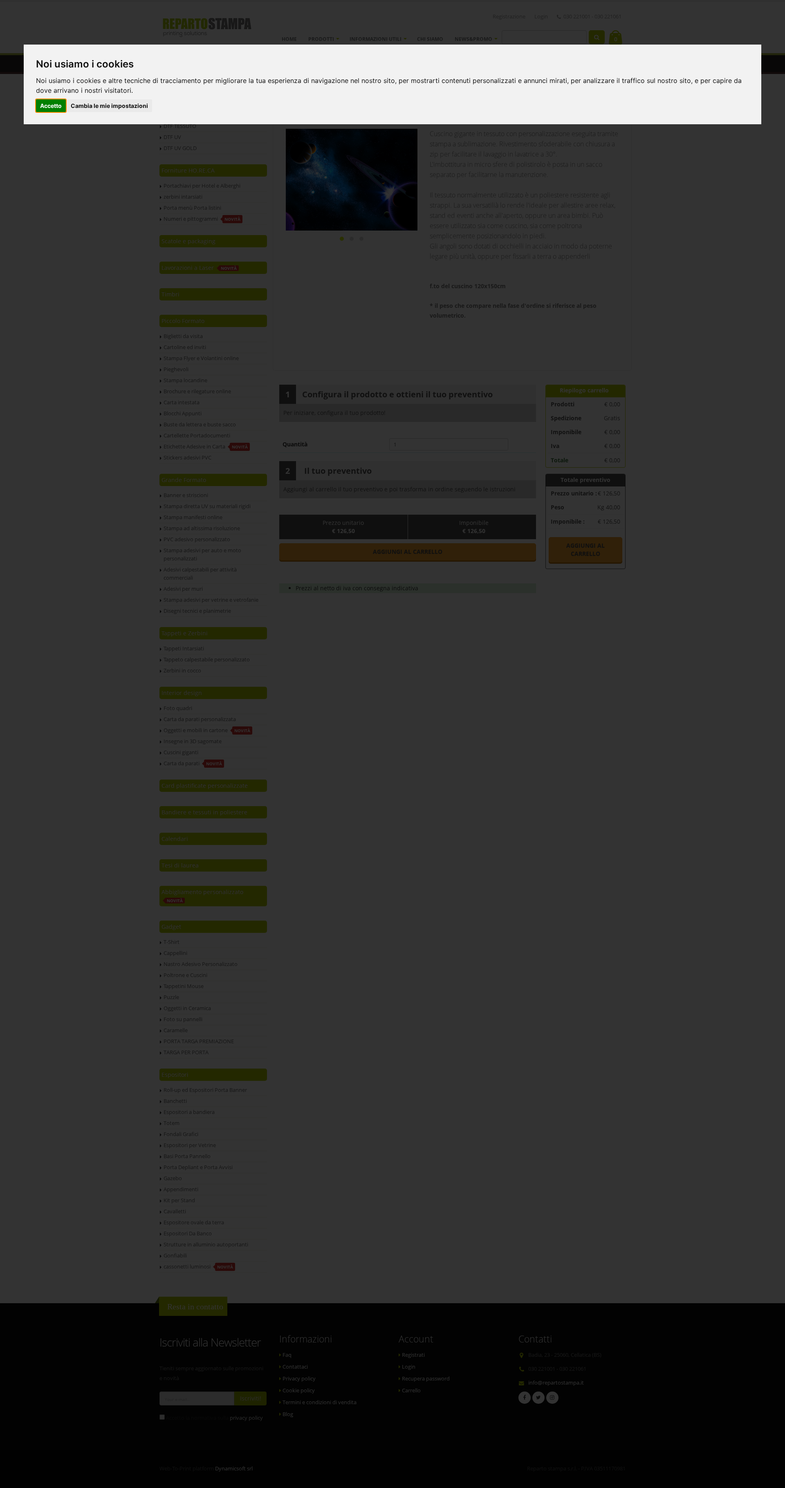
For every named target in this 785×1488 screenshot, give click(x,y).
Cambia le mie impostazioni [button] (109, 105)
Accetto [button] (51, 105)
